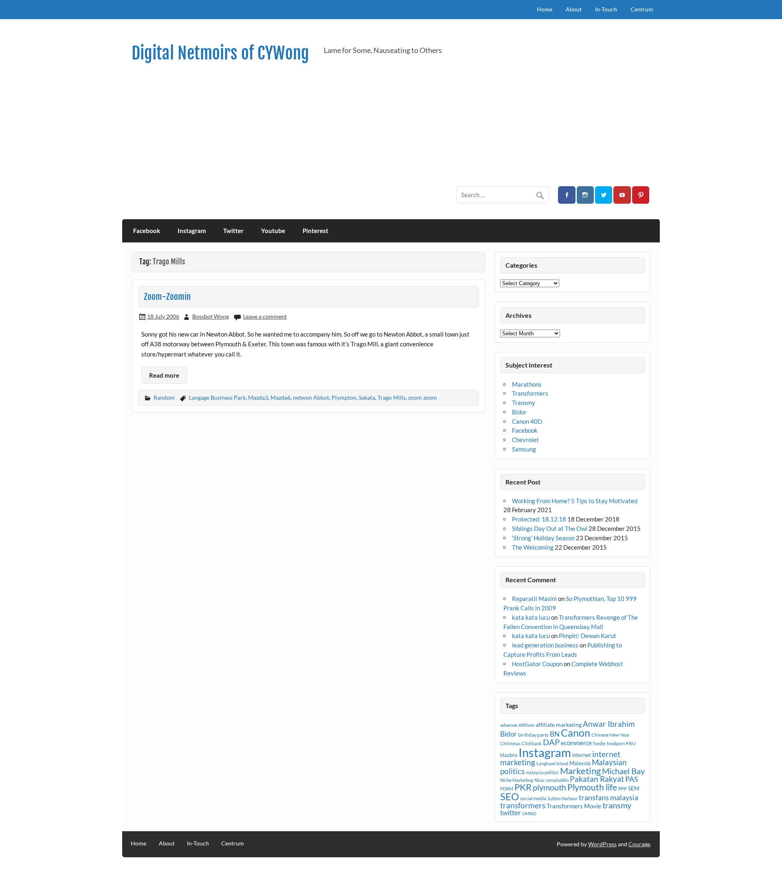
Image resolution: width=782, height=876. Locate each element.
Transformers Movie (574, 806)
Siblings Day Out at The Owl (549, 528)
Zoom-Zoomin (167, 296)
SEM (633, 788)
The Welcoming (533, 547)
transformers (522, 805)
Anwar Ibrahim (609, 724)
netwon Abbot (311, 397)
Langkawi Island (552, 763)
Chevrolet (525, 439)
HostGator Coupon (537, 663)
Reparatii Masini (534, 598)
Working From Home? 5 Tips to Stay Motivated (574, 500)
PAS (631, 779)
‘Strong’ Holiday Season (543, 537)
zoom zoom (422, 397)
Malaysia (580, 763)
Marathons (527, 384)
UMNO (529, 813)
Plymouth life (592, 787)
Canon (575, 732)
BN (555, 734)
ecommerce (576, 742)
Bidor (519, 412)
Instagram (192, 230)
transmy (616, 805)
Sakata (367, 397)
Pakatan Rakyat (597, 779)
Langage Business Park (217, 397)
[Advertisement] (406, 125)
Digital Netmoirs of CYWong (220, 53)
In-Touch (606, 9)
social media (533, 798)
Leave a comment (265, 316)
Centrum (641, 9)
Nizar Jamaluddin (551, 780)
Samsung (524, 449)
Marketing (580, 770)
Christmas (510, 743)
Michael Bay (623, 771)
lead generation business (545, 645)
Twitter (233, 230)
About (574, 9)
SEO (509, 796)
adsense (508, 725)
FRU (631, 743)
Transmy (523, 402)
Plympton (344, 397)
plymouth (549, 787)
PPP (622, 789)
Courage (639, 844)
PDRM (506, 788)
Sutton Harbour (562, 798)
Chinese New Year (610, 735)
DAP (551, 742)
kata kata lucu (531, 617)
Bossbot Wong (210, 316)
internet (581, 755)
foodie (599, 743)
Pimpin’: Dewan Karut (587, 635)
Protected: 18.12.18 (539, 519)
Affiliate (526, 725)
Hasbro (508, 755)
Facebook (146, 230)
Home (544, 9)
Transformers (530, 393)
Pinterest (315, 230)
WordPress (602, 844)
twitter (510, 812)
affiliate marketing (559, 724)
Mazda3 (258, 397)
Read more (164, 375)
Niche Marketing (516, 780)
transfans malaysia (608, 797)
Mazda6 (280, 397)
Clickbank (532, 743)
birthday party (533, 735)
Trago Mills (392, 397)
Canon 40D (527, 421)
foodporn (616, 743)
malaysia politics (542, 772)
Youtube (273, 230)
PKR (523, 787)
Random (164, 397)
